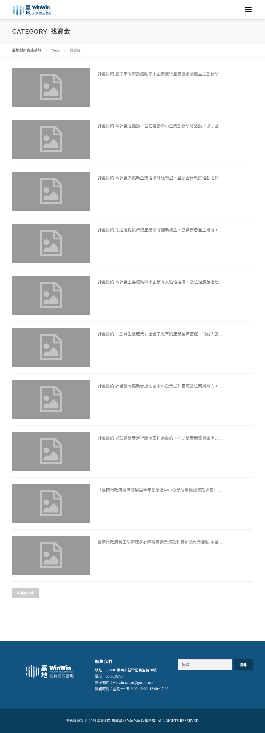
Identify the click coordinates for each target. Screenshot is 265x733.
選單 (248, 10)
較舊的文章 (25, 593)
